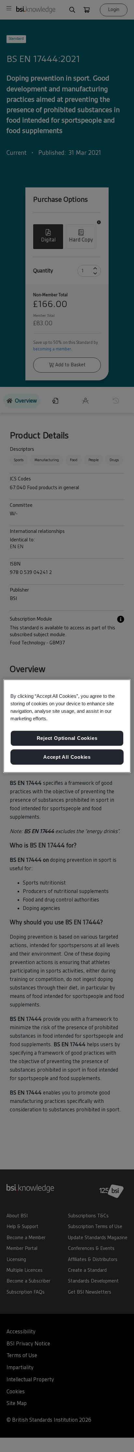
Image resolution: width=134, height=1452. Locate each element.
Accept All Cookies (67, 757)
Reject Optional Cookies (67, 738)
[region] (66, 726)
